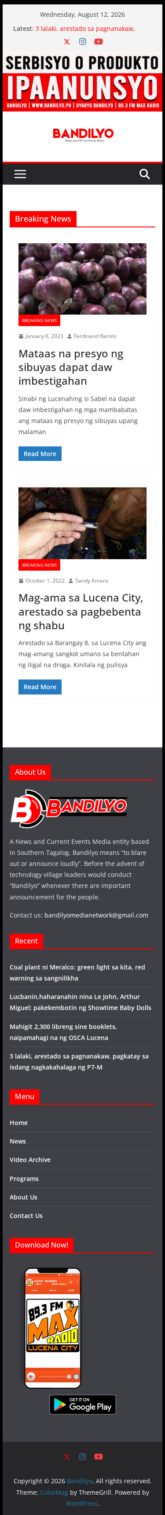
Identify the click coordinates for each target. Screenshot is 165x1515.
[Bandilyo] (83, 57)
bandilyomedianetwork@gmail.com (96, 915)
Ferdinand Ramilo (95, 336)
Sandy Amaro (91, 580)
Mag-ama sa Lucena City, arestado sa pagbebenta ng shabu (80, 611)
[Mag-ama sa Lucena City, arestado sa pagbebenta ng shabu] (82, 523)
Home (19, 1122)
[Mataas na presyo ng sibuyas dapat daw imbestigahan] (82, 279)
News (18, 1141)
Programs (24, 1178)
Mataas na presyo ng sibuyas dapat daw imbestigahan (70, 367)
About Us (23, 1197)
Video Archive (30, 1159)
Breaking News (39, 320)
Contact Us (26, 1215)
